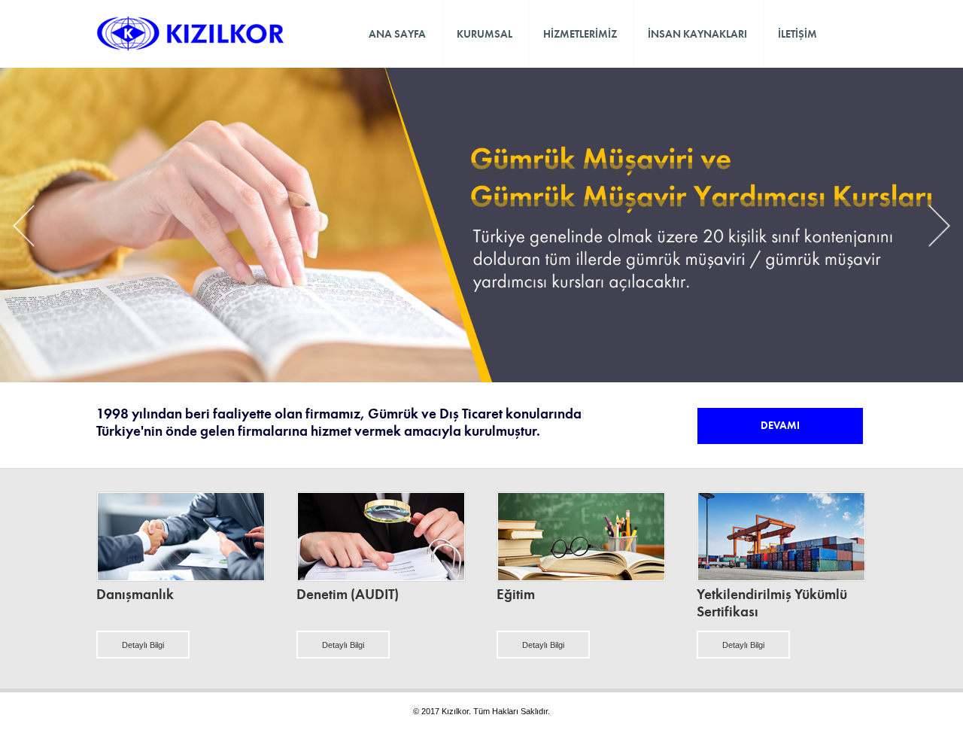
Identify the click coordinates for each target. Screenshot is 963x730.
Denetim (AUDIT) (347, 594)
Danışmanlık (135, 594)
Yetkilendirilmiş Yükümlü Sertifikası (772, 603)
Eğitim (516, 594)
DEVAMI (780, 425)
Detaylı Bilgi (143, 644)
